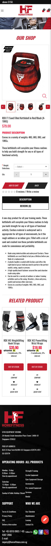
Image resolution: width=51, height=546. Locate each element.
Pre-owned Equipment (33, 488)
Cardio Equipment (32, 475)
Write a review (32, 191)
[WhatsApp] (35, 531)
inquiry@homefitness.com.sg (14, 542)
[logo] (25, 11)
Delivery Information (9, 524)
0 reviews (20, 191)
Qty (3, 174)
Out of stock (13, 367)
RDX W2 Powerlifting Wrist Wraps (37, 342)
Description (25, 199)
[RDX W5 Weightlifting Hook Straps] (13, 321)
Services (29, 492)
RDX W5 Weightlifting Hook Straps (14, 342)
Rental (28, 496)
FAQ (3, 520)
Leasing (28, 520)
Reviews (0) (25, 206)
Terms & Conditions (9, 511)
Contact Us (29, 524)
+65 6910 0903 (12, 531)
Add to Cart (13, 185)
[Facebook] (41, 531)
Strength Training (32, 471)
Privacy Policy (7, 516)
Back (37, 185)
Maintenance (30, 516)
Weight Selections (5, 167)
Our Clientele (30, 511)
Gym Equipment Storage (34, 479)
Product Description (13, 132)
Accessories (30, 483)
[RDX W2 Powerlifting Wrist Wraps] (37, 321)
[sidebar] (3, 11)
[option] (25, 72)
